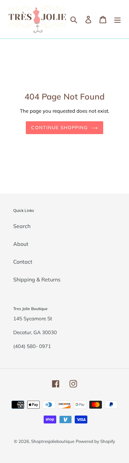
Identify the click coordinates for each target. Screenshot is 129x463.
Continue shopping (59, 127)
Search (21, 226)
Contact (22, 261)
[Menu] (117, 19)
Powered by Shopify (95, 441)
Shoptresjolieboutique (52, 441)
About (20, 244)
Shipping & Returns (37, 279)
